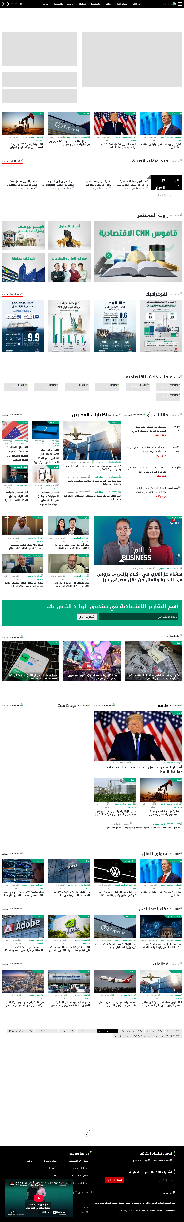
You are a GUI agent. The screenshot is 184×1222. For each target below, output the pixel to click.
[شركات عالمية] (23, 267)
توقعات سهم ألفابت (87, 1031)
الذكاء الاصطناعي (20, 467)
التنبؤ (118, 642)
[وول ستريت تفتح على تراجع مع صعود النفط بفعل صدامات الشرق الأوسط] (23, 871)
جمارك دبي (115, 422)
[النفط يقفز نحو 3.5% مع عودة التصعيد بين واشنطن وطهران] (23, 123)
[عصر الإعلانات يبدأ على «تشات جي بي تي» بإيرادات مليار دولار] (69, 123)
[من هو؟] (69, 267)
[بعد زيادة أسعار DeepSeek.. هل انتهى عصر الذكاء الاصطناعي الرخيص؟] (45, 430)
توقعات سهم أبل (173, 1031)
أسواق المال (122, 4)
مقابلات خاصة (24, 488)
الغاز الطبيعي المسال (34, 555)
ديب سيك (54, 422)
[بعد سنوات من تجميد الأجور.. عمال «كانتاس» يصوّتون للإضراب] (115, 981)
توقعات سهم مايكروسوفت (131, 1031)
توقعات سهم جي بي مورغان (21, 1031)
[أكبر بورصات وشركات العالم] (23, 235)
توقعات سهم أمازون (107, 1031)
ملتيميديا (58, 4)
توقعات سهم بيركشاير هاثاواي (145, 1036)
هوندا (55, 467)
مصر (87, 517)
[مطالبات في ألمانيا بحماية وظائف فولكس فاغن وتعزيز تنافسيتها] (115, 871)
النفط (41, 113)
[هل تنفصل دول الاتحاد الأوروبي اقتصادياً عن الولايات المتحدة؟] (68, 563)
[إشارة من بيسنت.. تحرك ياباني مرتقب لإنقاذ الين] (161, 123)
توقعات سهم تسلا (67, 1031)
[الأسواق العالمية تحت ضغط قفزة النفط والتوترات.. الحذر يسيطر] (15, 430)
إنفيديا (86, 916)
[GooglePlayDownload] (161, 1161)
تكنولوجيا (95, 4)
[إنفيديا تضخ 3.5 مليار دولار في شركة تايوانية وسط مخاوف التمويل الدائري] (69, 926)
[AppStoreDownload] (141, 1161)
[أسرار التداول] (69, 235)
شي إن (179, 642)
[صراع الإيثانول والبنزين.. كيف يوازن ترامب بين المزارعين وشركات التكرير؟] (115, 790)
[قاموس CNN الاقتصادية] (138, 251)
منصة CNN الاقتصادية (85, 1210)
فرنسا (86, 555)
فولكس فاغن (130, 861)
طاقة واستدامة (23, 443)
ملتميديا (162, 568)
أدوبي (40, 916)
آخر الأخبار (136, 4)
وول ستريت (38, 861)
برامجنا (70, 4)
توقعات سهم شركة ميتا (46, 1031)
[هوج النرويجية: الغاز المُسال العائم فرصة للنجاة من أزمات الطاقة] (22, 563)
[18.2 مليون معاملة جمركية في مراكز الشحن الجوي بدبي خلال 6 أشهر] (92, 440)
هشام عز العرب (175, 517)
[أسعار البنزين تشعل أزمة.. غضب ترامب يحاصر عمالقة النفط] (115, 123)
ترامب (133, 113)
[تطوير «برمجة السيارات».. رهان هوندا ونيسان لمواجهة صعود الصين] (45, 474)
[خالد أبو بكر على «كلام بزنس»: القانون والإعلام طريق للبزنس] (68, 525)
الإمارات (40, 517)
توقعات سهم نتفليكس (171, 1036)
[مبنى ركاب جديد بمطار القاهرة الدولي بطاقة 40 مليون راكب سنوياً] (69, 981)
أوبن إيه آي (84, 113)
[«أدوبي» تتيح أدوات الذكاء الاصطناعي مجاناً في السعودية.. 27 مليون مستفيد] (23, 926)
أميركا (56, 642)
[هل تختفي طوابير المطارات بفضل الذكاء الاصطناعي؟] (15, 474)
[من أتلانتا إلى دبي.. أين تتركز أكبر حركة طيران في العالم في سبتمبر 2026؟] (23, 981)
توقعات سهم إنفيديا (154, 1031)
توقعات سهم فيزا (122, 1036)
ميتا (87, 861)
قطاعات (82, 4)
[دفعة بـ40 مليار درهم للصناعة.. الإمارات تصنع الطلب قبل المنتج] (22, 525)
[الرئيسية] (169, 4)
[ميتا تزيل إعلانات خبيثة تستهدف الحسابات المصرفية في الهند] (69, 871)
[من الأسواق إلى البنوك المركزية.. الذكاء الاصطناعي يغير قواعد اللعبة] (161, 926)
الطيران (133, 971)
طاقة (108, 4)
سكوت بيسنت (176, 113)
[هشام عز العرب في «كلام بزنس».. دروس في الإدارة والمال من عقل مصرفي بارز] (138, 540)
